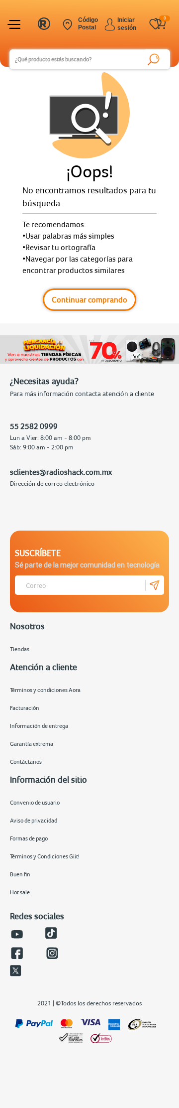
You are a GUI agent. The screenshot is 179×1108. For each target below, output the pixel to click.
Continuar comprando (89, 299)
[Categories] (15, 24)
